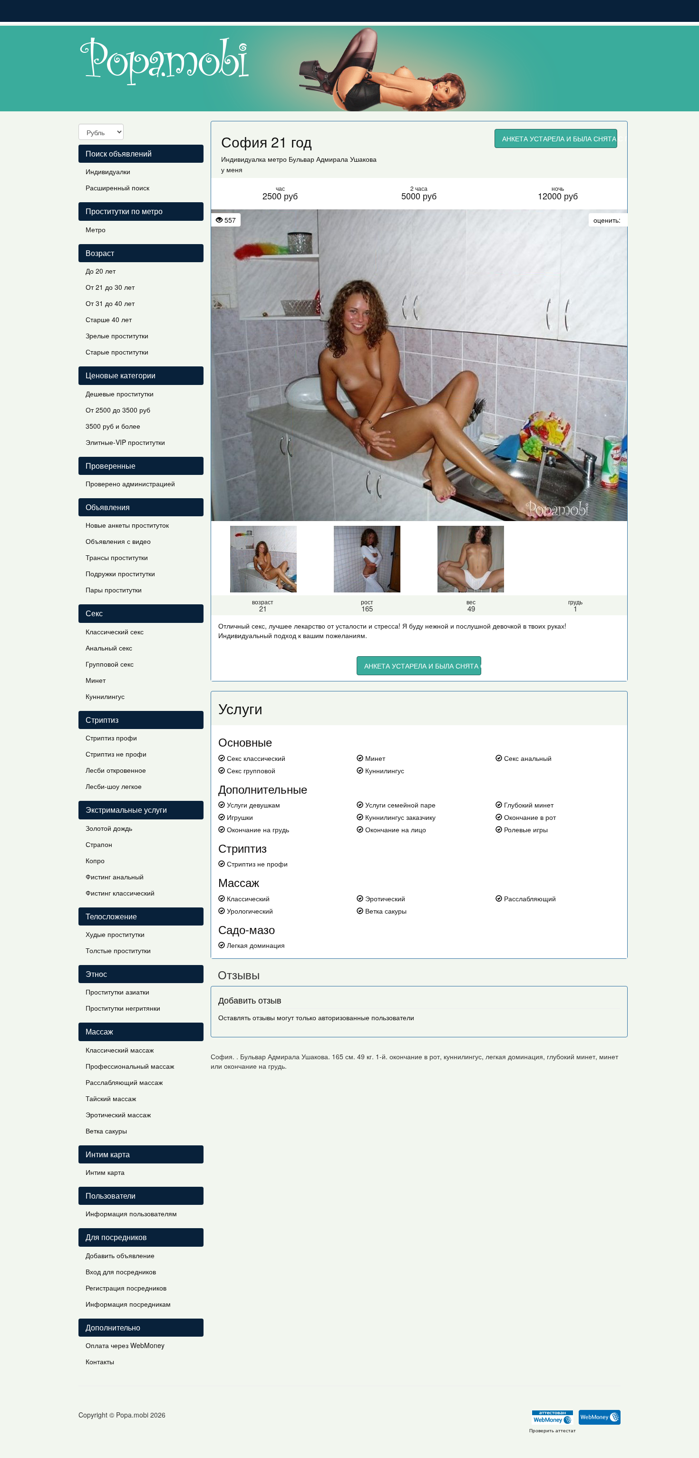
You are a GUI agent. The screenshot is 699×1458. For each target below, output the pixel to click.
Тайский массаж (111, 1098)
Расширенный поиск (117, 187)
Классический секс (115, 631)
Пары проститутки (114, 589)
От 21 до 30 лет (110, 287)
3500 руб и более (113, 426)
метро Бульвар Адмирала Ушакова (322, 159)
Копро (95, 860)
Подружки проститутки (120, 573)
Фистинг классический (120, 892)
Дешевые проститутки (120, 393)
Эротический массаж (118, 1114)
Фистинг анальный (115, 876)
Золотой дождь (109, 828)
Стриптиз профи (111, 737)
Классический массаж (120, 1049)
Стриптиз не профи (116, 754)
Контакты (100, 1361)
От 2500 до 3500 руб (118, 409)
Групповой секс (110, 664)
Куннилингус (105, 696)
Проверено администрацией (130, 483)
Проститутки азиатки (117, 991)
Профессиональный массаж (130, 1066)
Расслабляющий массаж (124, 1082)
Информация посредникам (128, 1304)
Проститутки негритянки (123, 1008)
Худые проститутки (115, 934)
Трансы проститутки (117, 557)
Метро (96, 229)
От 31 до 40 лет (110, 303)
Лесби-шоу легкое (114, 786)
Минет (96, 680)
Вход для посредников (121, 1271)
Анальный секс (109, 647)
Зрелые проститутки (117, 335)
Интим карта (105, 1172)
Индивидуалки (108, 171)
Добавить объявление (120, 1255)
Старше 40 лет (109, 319)
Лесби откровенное (116, 770)
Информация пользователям (131, 1213)
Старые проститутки (117, 351)
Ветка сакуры (106, 1130)
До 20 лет (101, 271)
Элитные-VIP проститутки (125, 442)
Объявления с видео (118, 541)
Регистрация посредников (126, 1287)
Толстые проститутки (118, 950)
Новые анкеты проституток (127, 525)
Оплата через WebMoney (125, 1345)
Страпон (99, 844)
